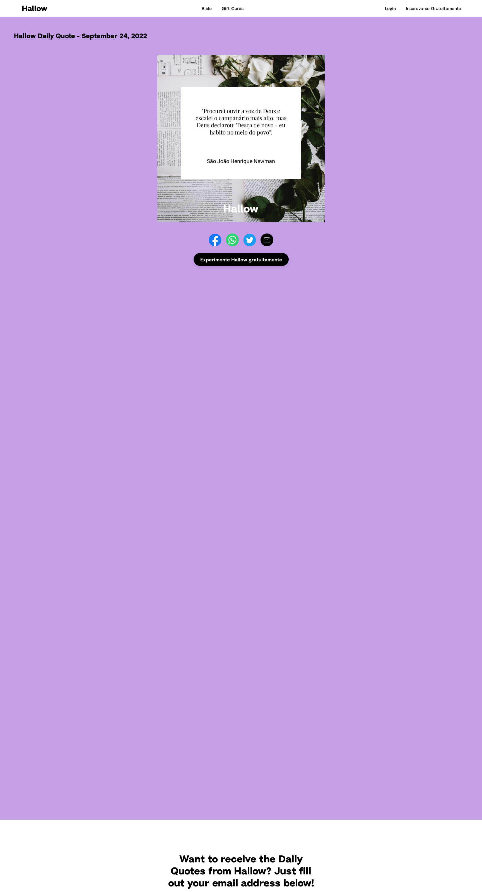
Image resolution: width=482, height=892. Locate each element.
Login (390, 8)
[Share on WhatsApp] (232, 239)
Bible (207, 8)
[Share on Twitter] (249, 239)
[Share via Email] (267, 239)
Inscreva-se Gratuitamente (433, 8)
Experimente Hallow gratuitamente (241, 259)
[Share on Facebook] (215, 239)
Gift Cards (233, 8)
